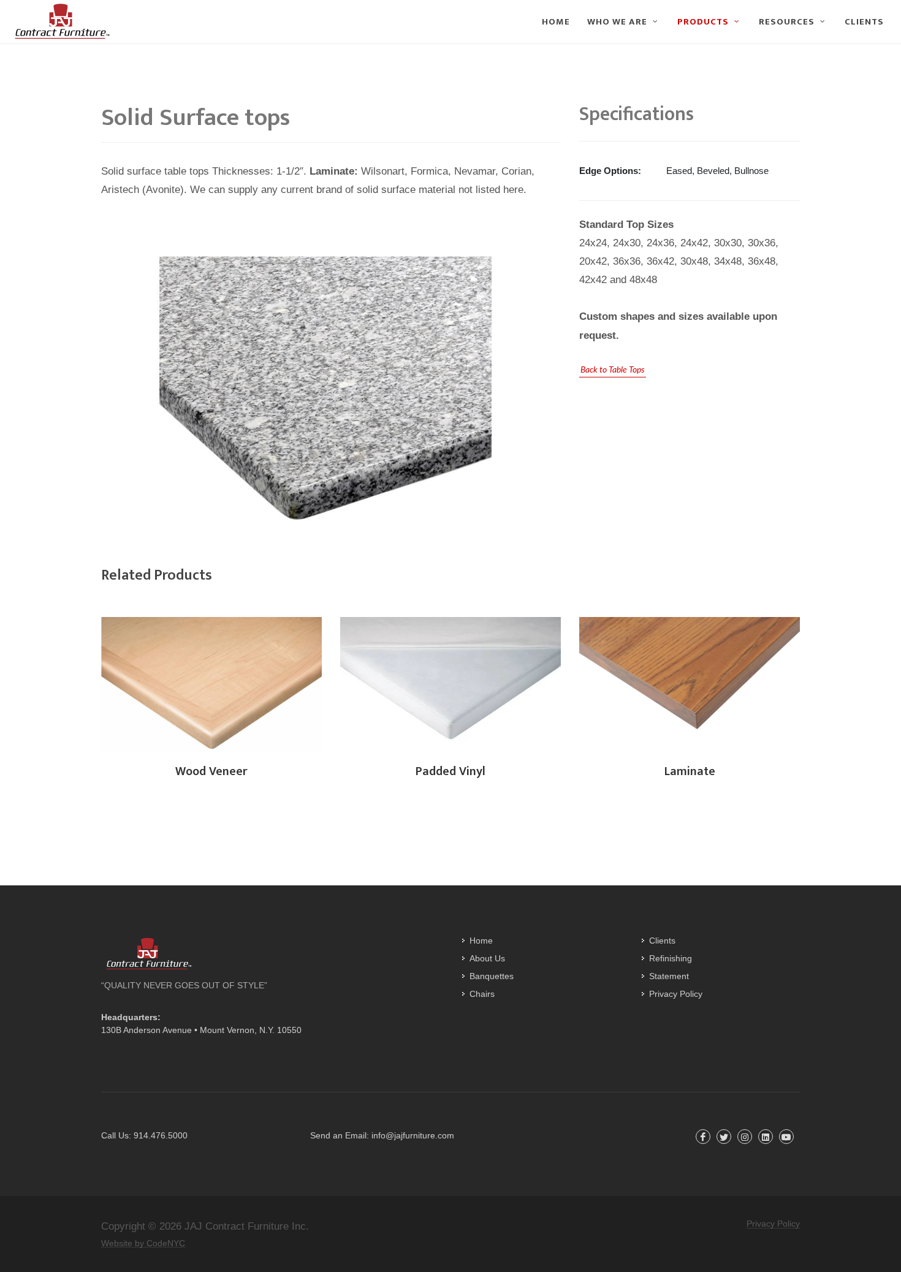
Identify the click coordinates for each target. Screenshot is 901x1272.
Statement (669, 976)
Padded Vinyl (450, 771)
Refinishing (670, 958)
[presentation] (90, 686)
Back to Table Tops (612, 370)
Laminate (689, 771)
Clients (662, 940)
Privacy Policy (675, 994)
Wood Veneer (211, 771)
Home (481, 940)
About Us (487, 958)
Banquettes (492, 976)
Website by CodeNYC (143, 1243)
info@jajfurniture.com (412, 1135)
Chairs (482, 994)
